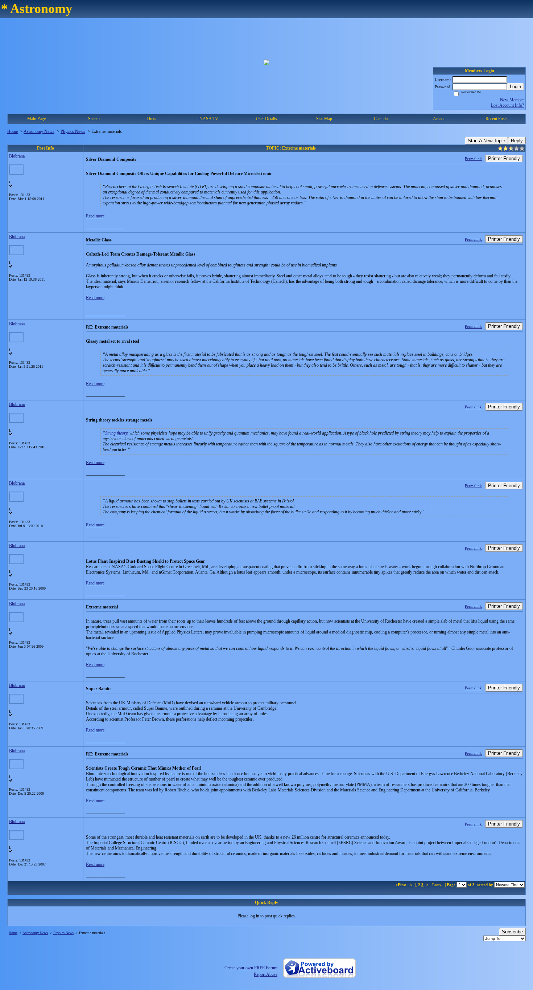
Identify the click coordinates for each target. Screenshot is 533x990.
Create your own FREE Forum (250, 967)
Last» (437, 885)
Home (12, 131)
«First (401, 885)
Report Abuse (265, 974)
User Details (266, 118)
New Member (512, 99)
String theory (116, 433)
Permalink (473, 158)
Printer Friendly (504, 158)
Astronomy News (39, 131)
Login (515, 86)
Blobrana (17, 156)
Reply (517, 140)
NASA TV (208, 118)
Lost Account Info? (507, 105)
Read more (95, 216)
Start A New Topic (486, 140)
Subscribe (512, 931)
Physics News (73, 131)
